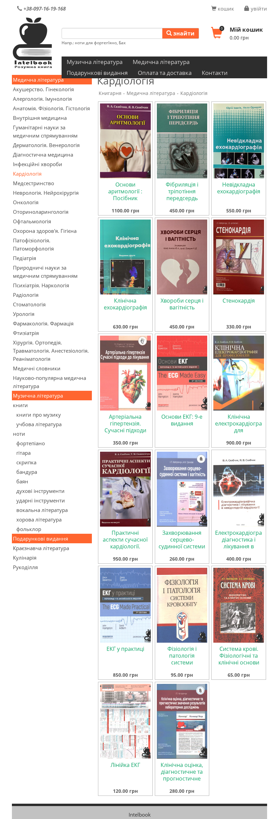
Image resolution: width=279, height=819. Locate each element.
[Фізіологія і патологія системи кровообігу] (182, 604)
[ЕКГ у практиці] (125, 604)
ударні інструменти (40, 500)
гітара (23, 452)
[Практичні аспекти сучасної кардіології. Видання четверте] (125, 488)
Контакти (215, 73)
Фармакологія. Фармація (43, 323)
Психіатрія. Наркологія (41, 285)
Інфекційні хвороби (37, 164)
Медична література (161, 62)
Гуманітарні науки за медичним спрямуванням (45, 131)
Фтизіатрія (26, 333)
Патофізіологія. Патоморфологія (33, 244)
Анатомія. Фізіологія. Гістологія (51, 108)
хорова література (39, 519)
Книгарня (110, 93)
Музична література (94, 62)
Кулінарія (24, 557)
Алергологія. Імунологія (42, 98)
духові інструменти (40, 490)
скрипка (26, 462)
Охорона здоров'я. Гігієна (45, 230)
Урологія (23, 313)
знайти (183, 33)
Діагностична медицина (43, 154)
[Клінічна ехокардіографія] (125, 256)
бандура (26, 471)
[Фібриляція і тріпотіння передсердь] (182, 140)
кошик (225, 8)
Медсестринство (33, 183)
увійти (258, 8)
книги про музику (38, 414)
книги (20, 405)
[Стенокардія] (238, 256)
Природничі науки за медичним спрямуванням (45, 271)
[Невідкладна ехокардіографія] (238, 140)
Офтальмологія (32, 221)
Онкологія (25, 202)
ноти (19, 433)
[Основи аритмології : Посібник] (125, 140)
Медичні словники (37, 368)
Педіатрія (24, 258)
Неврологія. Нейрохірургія (46, 192)
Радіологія (25, 294)
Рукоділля (25, 567)
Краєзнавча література (41, 548)
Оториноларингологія (40, 211)
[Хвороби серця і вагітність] (182, 256)
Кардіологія (27, 173)
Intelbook (140, 814)
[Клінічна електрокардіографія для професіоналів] (238, 372)
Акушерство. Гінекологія (43, 89)
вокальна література (42, 510)
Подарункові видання (97, 73)
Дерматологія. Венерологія (46, 145)
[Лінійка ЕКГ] (125, 720)
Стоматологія (29, 304)
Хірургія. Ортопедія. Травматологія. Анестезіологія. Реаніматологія (51, 350)
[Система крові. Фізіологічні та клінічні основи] (238, 604)
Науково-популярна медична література (49, 381)
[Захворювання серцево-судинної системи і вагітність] (182, 488)
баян (22, 481)
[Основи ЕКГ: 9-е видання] (182, 372)
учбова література (39, 424)
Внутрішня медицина (40, 117)
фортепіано (30, 443)
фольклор (28, 529)
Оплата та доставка (165, 73)
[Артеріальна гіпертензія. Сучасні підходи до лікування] (125, 372)
